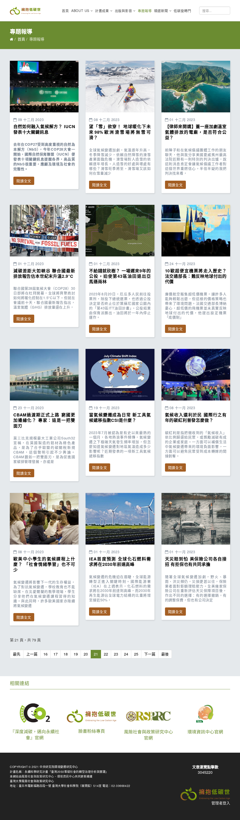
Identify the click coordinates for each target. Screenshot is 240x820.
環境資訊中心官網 (205, 731)
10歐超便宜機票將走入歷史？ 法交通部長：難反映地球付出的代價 (196, 276)
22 (106, 654)
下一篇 (149, 654)
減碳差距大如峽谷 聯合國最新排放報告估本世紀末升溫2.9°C (44, 273)
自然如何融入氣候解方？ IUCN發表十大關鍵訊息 (44, 129)
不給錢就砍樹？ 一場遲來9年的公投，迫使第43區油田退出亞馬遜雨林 (120, 276)
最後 (165, 654)
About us (80, 10)
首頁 (65, 10)
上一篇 (32, 654)
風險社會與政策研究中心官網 (148, 734)
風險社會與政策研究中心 (38, 776)
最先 (16, 654)
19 (76, 654)
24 (126, 654)
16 (45, 654)
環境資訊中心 (66, 776)
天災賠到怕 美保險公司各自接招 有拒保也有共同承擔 (196, 561)
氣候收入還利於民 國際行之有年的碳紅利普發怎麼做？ (196, 417)
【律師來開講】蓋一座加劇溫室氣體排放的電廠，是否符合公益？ (196, 132)
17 (55, 654)
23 (116, 654)
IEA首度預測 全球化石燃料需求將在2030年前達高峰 (120, 561)
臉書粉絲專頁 (91, 731)
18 (66, 654)
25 (136, 654)
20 (86, 654)
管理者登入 (220, 803)
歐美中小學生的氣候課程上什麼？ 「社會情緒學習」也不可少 (44, 564)
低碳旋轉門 (182, 10)
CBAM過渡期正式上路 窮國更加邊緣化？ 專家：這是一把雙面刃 (44, 420)
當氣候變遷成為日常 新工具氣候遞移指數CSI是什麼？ (120, 417)
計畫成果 (102, 10)
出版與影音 (123, 10)
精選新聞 (161, 10)
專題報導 (145, 10)
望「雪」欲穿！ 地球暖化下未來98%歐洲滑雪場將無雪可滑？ (120, 132)
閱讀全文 (23, 180)
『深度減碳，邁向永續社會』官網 (34, 734)
